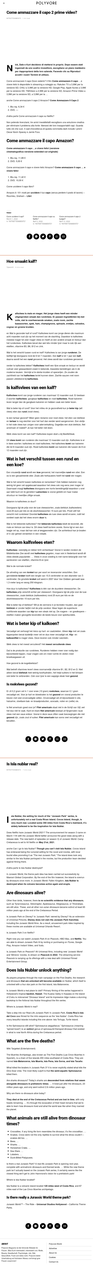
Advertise (53, 1248)
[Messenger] (36, 236)
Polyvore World (55, 1244)
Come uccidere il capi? (15, 216)
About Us (53, 1253)
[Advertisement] (46, 41)
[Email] (63, 236)
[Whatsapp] (57, 236)
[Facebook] (29, 236)
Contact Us (53, 1262)
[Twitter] (43, 236)
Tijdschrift (10, 267)
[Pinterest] (50, 236)
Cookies (52, 1257)
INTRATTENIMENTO (14, 18)
